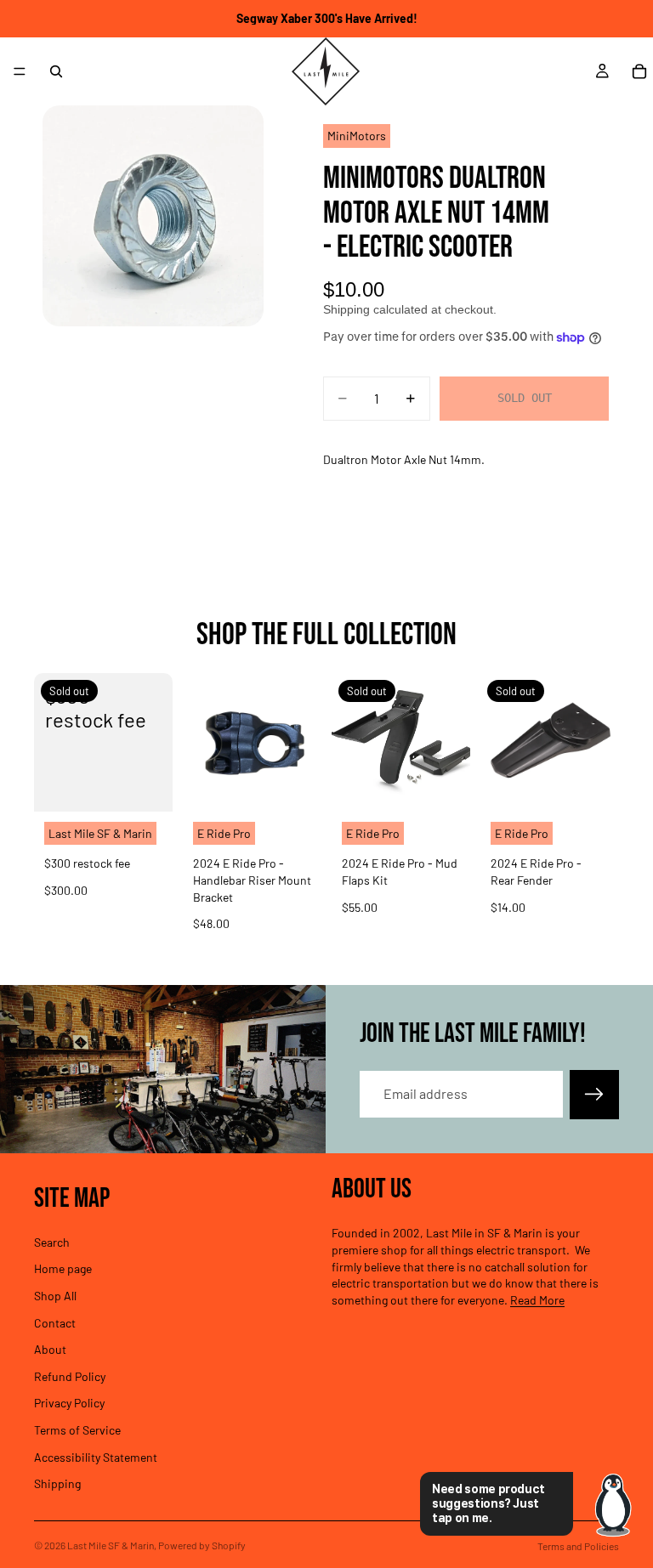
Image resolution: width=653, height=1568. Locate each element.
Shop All (55, 1295)
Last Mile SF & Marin (110, 1545)
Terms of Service (77, 1429)
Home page (63, 1268)
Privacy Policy (69, 1402)
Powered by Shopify (202, 1545)
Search (52, 1241)
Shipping (57, 1483)
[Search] (56, 71)
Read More (537, 1299)
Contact (55, 1322)
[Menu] (19, 71)
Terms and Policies (578, 1546)
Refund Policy (69, 1375)
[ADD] (295, 785)
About (50, 1349)
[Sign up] (594, 1094)
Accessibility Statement (95, 1456)
